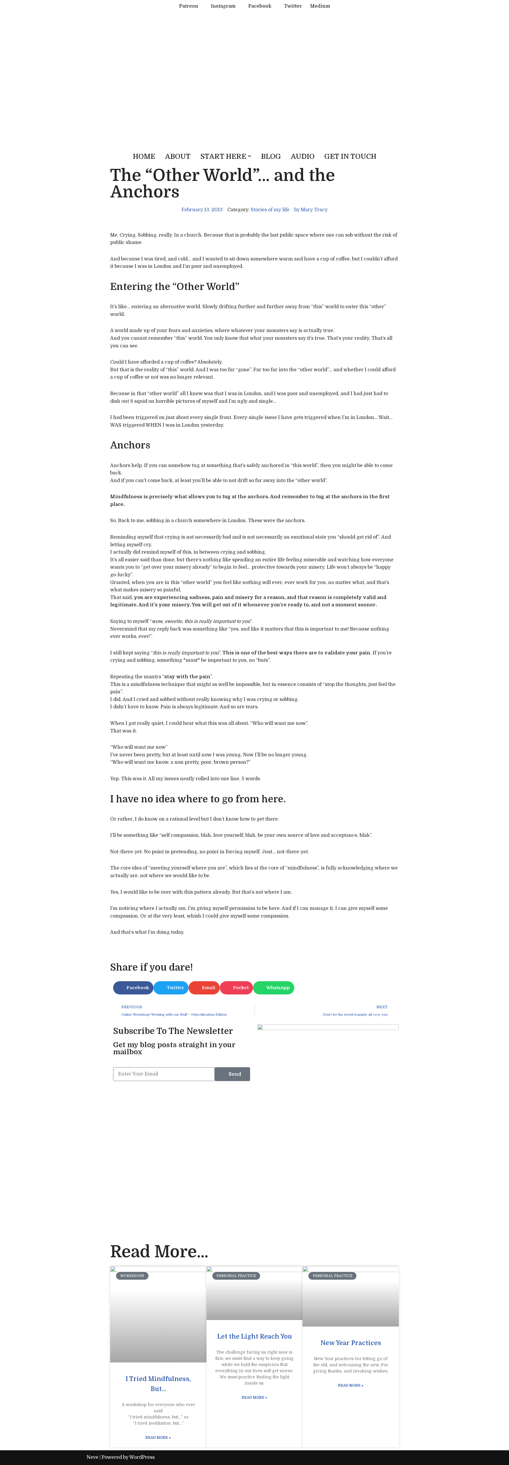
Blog (271, 156)
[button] (249, 156)
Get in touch (350, 156)
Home (144, 156)
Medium (320, 6)
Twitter (293, 6)
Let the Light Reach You (254, 1336)
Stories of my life (270, 209)
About (178, 156)
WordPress (142, 1457)
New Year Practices (350, 1343)
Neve (92, 1457)
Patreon (188, 6)
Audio (303, 156)
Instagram (223, 6)
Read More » (158, 1438)
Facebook (259, 6)
